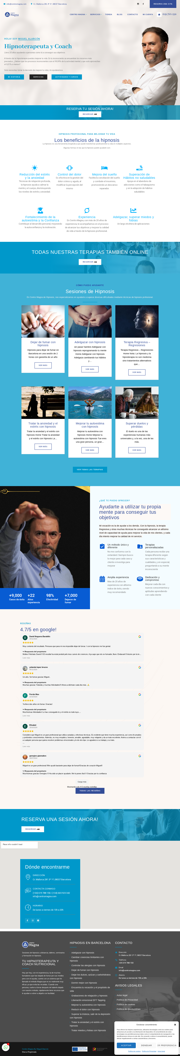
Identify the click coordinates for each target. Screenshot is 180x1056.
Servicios (95, 14)
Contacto (132, 14)
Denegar (146, 1045)
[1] (6, 1048)
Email (121, 967)
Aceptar (126, 1045)
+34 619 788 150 (126, 963)
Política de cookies (134, 1051)
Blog (119, 14)
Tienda (108, 14)
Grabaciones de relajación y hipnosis (89, 995)
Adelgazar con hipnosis (90, 342)
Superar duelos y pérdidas (137, 425)
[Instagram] (138, 4)
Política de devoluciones (128, 1009)
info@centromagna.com (16, 4)
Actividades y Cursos (66, 77)
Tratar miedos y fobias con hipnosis (88, 1030)
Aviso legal (161, 1051)
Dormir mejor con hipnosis (84, 983)
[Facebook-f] (27, 920)
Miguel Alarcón (29, 38)
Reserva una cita (163, 4)
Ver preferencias (166, 1045)
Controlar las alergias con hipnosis (88, 965)
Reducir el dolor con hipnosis (85, 1009)
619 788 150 (169, 14)
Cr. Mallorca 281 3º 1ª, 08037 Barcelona (50, 4)
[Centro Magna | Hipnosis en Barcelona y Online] (11, 14)
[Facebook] (142, 4)
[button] (175, 1024)
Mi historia (14, 77)
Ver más (43, 365)
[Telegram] (38, 920)
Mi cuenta (148, 14)
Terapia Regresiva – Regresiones (137, 344)
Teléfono (122, 960)
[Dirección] (116, 952)
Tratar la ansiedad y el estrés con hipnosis (43, 425)
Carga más (82, 782)
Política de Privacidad (149, 1051)
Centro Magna (77, 14)
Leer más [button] (26, 658)
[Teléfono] (116, 960)
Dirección (123, 952)
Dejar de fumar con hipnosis (43, 344)
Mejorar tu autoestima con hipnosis (90, 425)
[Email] (116, 967)
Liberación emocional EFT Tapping (88, 1000)
